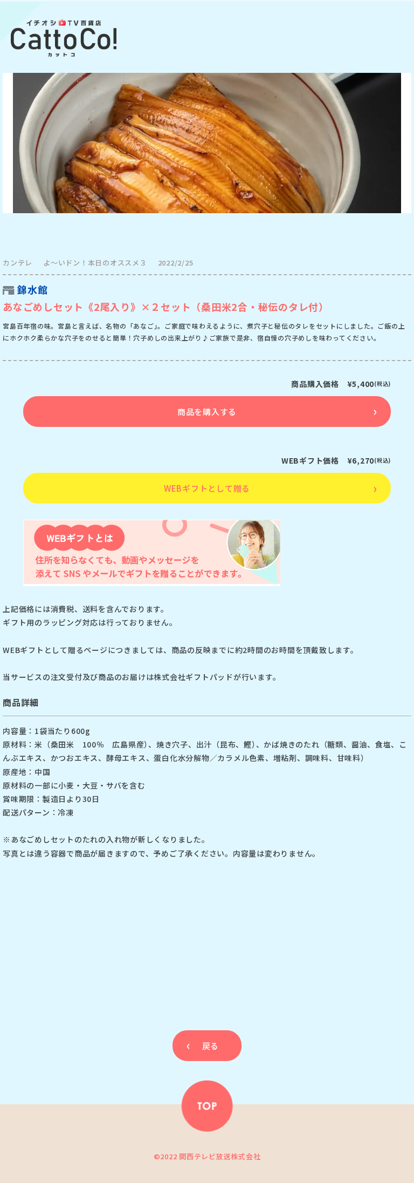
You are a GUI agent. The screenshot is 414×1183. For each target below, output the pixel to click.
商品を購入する (207, 411)
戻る (210, 1045)
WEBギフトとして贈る (207, 488)
